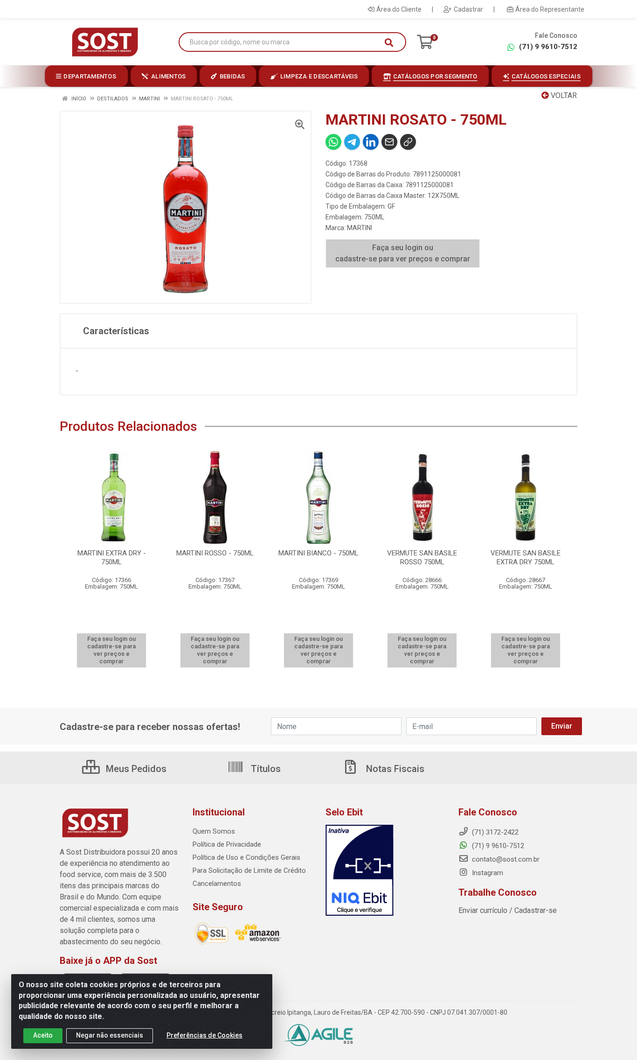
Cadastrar (468, 9)
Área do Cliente (399, 9)
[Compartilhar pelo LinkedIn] (371, 142)
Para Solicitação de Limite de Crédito (249, 870)
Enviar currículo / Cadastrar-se (507, 910)
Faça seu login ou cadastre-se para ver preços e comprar (402, 253)
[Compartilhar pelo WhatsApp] (333, 142)
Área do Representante (549, 9)
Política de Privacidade (227, 844)
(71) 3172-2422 (494, 832)
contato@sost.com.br (505, 859)
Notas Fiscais (394, 768)
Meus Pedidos (135, 768)
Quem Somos (214, 831)
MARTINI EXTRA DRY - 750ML (111, 557)
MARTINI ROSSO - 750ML (215, 553)
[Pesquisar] (389, 42)
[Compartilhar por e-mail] (389, 142)
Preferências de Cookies (204, 1035)
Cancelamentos (217, 883)
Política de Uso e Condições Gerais (246, 857)
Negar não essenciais (109, 1035)
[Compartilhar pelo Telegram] (352, 142)
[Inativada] (384, 870)
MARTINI (359, 228)
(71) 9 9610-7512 (548, 46)
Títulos (265, 768)
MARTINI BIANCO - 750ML (318, 553)
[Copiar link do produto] (408, 142)
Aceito (43, 1035)
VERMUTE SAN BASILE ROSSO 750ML (422, 557)
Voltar (563, 95)
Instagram (486, 873)
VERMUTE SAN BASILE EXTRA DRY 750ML (526, 557)
